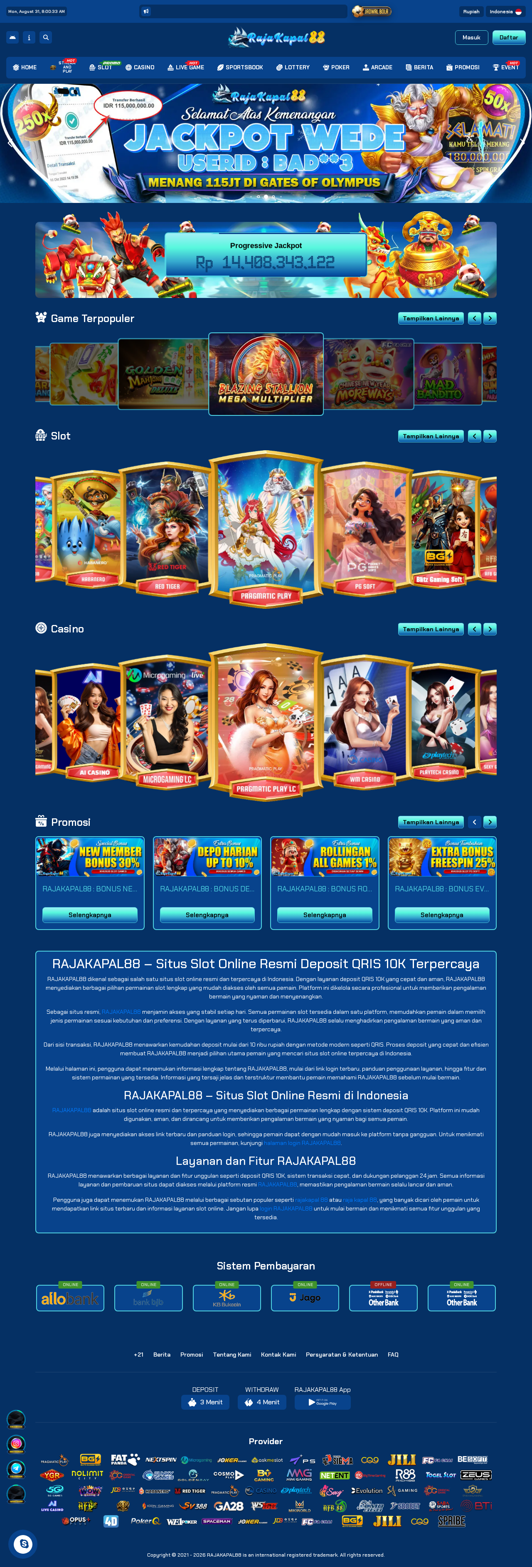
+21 (138, 1354)
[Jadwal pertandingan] (372, 11)
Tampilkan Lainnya (431, 318)
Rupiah (471, 11)
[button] (522, 143)
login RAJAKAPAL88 (286, 1208)
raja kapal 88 (360, 1199)
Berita (161, 1354)
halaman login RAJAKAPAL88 (302, 1143)
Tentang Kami (232, 1354)
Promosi (191, 1354)
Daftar (509, 37)
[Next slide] (490, 318)
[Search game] (45, 37)
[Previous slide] (474, 318)
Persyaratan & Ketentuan (342, 1354)
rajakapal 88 (311, 1199)
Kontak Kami (278, 1354)
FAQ (393, 1354)
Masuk (471, 37)
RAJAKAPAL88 (121, 1011)
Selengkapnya (90, 915)
